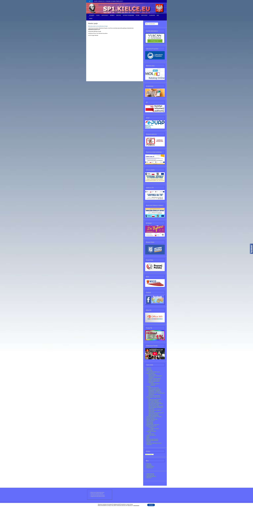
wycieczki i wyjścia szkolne (152, 419)
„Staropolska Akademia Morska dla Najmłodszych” (104, 1)
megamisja (152, 385)
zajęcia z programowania (153, 415)
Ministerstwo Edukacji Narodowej (97, 492)
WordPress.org (149, 467)
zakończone (151, 382)
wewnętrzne (151, 429)
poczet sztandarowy (150, 418)
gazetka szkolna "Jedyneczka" (152, 424)
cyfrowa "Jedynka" (152, 374)
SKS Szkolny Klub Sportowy (154, 371)
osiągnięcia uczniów (154, 428)
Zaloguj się (148, 463)
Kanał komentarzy (150, 466)
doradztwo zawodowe (151, 435)
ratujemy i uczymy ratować (154, 379)
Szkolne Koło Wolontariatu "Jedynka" (154, 416)
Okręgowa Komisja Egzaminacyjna (98, 496)
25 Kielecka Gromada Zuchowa (154, 399)
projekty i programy (150, 373)
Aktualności (91, 15)
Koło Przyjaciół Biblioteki (153, 400)
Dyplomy (137, 15)
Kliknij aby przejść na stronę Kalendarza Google (98, 26)
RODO (158, 15)
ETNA (149, 432)
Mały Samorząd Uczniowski (152, 439)
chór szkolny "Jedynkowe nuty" (154, 402)
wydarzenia (148, 369)
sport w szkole (149, 370)
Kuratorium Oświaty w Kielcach (97, 493)
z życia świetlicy (149, 422)
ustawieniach (136, 505)
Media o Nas (118, 15)
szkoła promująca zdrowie (153, 381)
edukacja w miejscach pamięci (154, 378)
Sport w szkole (144, 15)
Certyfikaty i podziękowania (128, 15)
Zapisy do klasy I (105, 15)
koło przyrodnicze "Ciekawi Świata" (155, 403)
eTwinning (148, 441)
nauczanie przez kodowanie (154, 395)
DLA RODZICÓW (152, 15)
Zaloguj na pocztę (150, 473)
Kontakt (90, 18)
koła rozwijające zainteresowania (153, 396)
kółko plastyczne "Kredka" (153, 404)
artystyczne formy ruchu (153, 387)
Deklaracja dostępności (151, 476)
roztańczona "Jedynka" (151, 431)
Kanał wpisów (149, 465)
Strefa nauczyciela (150, 475)
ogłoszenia (148, 367)
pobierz (148, 437)
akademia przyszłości (155, 383)
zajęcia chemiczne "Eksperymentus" (156, 406)
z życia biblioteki (149, 423)
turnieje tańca (151, 433)
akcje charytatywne (150, 420)
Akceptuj (151, 505)
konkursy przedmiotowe (151, 425)
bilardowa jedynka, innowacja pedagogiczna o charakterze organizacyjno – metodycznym (154, 390)
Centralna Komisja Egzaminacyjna (98, 495)
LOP (149, 398)
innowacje (148, 386)
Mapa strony (149, 477)
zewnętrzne (150, 427)
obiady (147, 436)
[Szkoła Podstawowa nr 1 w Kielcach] (92, 8)
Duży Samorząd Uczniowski (152, 440)
